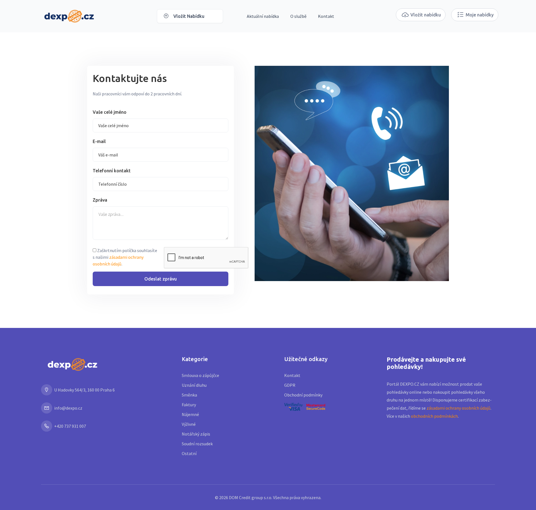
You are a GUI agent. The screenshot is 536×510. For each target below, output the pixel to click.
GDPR (289, 385)
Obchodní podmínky (303, 395)
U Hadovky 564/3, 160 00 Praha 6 (84, 390)
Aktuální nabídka (263, 16)
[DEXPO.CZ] (69, 15)
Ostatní (189, 453)
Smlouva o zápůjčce (200, 375)
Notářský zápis (196, 434)
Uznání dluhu (194, 385)
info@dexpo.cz (68, 408)
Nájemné (190, 414)
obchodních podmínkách (434, 416)
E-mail (99, 141)
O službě (298, 16)
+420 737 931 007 (70, 426)
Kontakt (326, 16)
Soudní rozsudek (197, 443)
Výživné (189, 424)
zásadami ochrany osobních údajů (458, 408)
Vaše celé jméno (109, 112)
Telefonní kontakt (112, 170)
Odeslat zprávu (160, 278)
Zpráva (100, 199)
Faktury (189, 404)
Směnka (189, 395)
